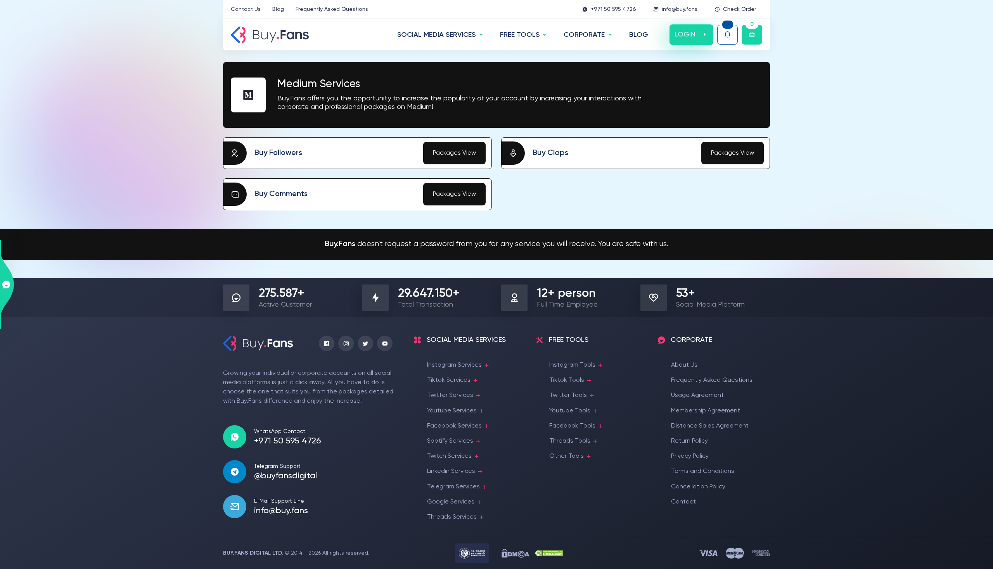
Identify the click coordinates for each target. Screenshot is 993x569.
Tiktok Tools (566, 380)
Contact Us (246, 9)
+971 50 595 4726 (613, 9)
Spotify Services (450, 441)
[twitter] (365, 343)
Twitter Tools (568, 395)
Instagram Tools (572, 365)
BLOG (638, 34)
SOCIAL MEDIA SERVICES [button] (436, 34)
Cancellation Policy (698, 487)
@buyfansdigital (285, 476)
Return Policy (689, 441)
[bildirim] (727, 35)
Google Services (450, 502)
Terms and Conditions (702, 471)
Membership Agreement (705, 411)
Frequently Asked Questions (332, 9)
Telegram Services (453, 487)
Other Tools (566, 456)
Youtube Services (452, 411)
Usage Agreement (697, 395)
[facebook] (326, 343)
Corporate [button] (584, 34)
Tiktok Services (449, 380)
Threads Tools (569, 441)
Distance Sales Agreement (710, 426)
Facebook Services (454, 426)
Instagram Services (454, 365)
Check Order (739, 9)
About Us (684, 365)
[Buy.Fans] (270, 34)
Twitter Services (450, 395)
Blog (278, 9)
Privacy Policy (690, 456)
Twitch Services (449, 456)
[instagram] (346, 343)
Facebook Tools (572, 426)
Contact (683, 502)
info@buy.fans (679, 9)
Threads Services (452, 517)
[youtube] (385, 343)
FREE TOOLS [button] (520, 34)
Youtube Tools (569, 411)
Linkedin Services (451, 471)
